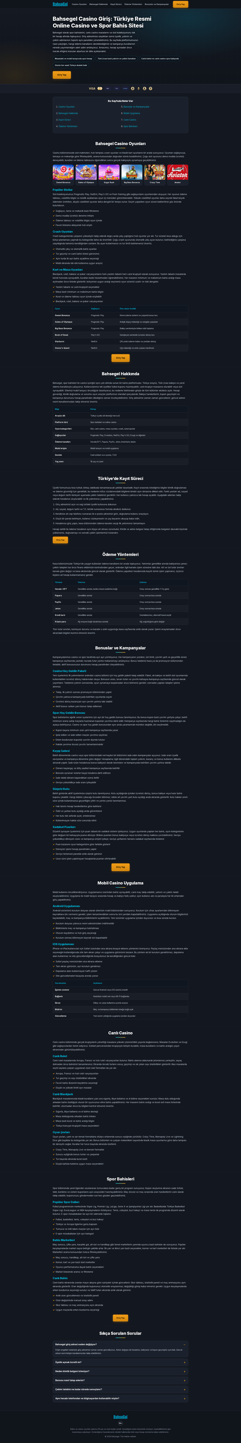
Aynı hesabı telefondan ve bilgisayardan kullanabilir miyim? (87, 1398)
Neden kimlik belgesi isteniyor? (72, 1371)
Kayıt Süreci (116, 4)
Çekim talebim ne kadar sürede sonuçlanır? (78, 1389)
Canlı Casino (130, 120)
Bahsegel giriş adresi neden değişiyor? (76, 1344)
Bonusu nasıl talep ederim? (70, 1380)
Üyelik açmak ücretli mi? (68, 1362)
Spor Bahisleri (130, 126)
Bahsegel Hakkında (98, 4)
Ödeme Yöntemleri (133, 4)
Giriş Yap (180, 4)
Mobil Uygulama (132, 113)
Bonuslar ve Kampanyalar (157, 4)
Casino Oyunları (79, 4)
